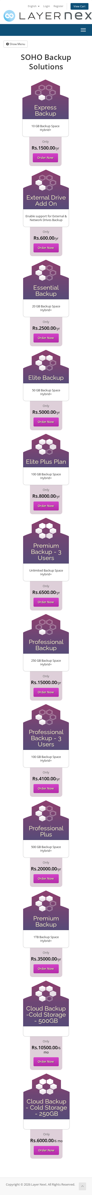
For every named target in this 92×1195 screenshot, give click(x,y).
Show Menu (17, 44)
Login (46, 6)
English (32, 6)
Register (58, 6)
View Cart (79, 6)
